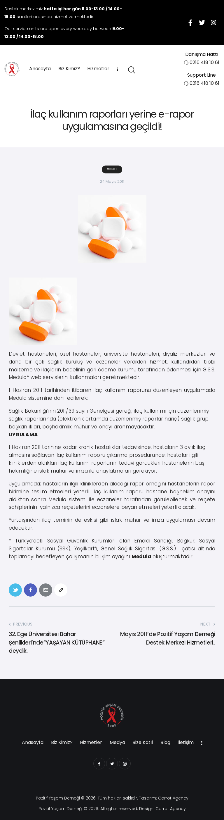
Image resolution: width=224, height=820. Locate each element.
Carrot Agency (173, 798)
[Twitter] (202, 22)
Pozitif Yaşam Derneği (58, 798)
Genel (112, 169)
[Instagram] (213, 22)
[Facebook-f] (190, 22)
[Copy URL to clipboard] (60, 590)
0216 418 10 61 (204, 62)
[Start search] (131, 70)
